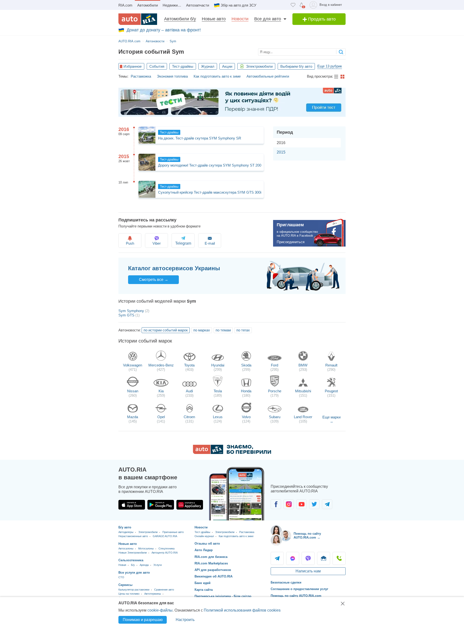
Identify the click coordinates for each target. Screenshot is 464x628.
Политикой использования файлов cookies (242, 610)
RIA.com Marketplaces (211, 563)
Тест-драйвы (182, 66)
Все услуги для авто (134, 572)
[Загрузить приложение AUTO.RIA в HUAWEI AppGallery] (189, 505)
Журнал (207, 66)
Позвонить (339, 558)
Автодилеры (125, 532)
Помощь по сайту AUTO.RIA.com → (307, 535)
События (156, 66)
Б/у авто (124, 527)
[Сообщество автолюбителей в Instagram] (288, 504)
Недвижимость (173, 5)
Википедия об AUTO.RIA (213, 576)
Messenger (292, 558)
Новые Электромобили (132, 552)
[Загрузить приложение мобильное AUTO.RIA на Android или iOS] (237, 493)
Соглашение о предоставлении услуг (299, 589)
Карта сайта (204, 589)
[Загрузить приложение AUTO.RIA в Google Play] (160, 505)
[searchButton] (341, 52)
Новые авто (214, 18)
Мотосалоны (146, 548)
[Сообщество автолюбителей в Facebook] (276, 504)
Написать (323, 558)
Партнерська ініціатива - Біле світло (223, 596)
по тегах (243, 330)
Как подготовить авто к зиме (217, 76)
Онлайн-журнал (204, 536)
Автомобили (147, 5)
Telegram (277, 558)
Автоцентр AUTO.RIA (165, 552)
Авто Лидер (204, 550)
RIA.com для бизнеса (211, 557)
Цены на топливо (128, 593)
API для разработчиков (213, 570)
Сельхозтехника (130, 560)
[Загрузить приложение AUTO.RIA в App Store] (131, 505)
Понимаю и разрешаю (143, 620)
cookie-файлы (160, 610)
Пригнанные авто (173, 532)
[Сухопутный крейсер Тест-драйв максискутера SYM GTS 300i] (146, 189)
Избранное (132, 66)
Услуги (157, 564)
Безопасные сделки (286, 582)
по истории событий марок (166, 330)
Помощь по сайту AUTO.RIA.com (296, 596)
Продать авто (321, 19)
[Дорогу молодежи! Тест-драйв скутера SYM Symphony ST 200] (146, 162)
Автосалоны (125, 548)
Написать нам (308, 571)
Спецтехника (166, 548)
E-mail (210, 243)
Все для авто (267, 18)
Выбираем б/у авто (296, 66)
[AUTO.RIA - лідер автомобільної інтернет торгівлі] (137, 19)
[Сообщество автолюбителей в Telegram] (327, 504)
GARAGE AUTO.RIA (165, 536)
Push (130, 243)
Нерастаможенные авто (133, 536)
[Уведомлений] (301, 5)
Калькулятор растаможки (133, 589)
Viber (156, 243)
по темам (223, 330)
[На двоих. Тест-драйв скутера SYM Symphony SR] (146, 135)
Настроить (185, 620)
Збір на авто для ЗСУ (238, 5)
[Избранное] (293, 5)
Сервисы (125, 585)
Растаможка (141, 76)
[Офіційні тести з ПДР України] (232, 102)
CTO (121, 577)
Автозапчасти (197, 5)
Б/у (133, 564)
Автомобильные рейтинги (267, 76)
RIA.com (125, 5)
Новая (122, 564)
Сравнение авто (164, 589)
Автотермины (152, 593)
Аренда (144, 564)
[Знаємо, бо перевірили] (232, 453)
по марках (201, 330)
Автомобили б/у (180, 18)
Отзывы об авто (207, 543)
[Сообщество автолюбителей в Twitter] (314, 504)
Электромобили (259, 66)
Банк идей (202, 583)
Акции (227, 66)
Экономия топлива (172, 76)
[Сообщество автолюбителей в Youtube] (301, 504)
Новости (240, 18)
